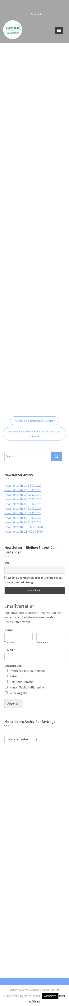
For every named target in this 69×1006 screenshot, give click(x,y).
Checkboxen (13, 666)
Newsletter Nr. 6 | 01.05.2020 (22, 508)
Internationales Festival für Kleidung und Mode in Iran (34, 434)
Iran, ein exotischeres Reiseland (36, 420)
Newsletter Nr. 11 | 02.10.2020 (23, 531)
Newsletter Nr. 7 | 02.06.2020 (22, 513)
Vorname (9, 642)
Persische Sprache (21, 682)
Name (9, 630)
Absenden (13, 703)
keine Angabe (18, 693)
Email (7, 562)
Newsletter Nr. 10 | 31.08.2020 (23, 527)
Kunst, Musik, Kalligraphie (27, 687)
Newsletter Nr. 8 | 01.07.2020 (22, 518)
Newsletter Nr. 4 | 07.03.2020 (22, 499)
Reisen (14, 676)
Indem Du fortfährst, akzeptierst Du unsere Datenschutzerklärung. (33, 580)
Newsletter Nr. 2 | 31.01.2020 (22, 490)
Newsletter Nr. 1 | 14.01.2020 (22, 485)
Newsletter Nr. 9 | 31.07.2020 (22, 522)
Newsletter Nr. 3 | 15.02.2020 (22, 495)
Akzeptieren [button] (50, 996)
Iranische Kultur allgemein (27, 671)
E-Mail (9, 650)
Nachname (42, 642)
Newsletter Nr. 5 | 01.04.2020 (22, 504)
